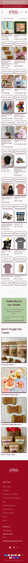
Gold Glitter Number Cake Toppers (6, 36)
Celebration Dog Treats (9, 395)
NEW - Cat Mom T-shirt (7, 276)
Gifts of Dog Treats (8, 455)
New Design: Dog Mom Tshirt (20, 198)
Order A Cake (7, 486)
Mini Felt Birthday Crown (6, 251)
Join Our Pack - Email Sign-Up (12, 498)
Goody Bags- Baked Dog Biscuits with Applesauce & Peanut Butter (6, 142)
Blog (4, 501)
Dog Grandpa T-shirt (19, 251)
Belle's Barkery (12, 560)
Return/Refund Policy (9, 505)
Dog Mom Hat (5, 169)
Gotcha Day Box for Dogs (6, 90)
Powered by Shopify (19, 560)
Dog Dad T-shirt (18, 224)
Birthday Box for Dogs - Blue (20, 90)
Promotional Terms (8, 513)
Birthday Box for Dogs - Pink (20, 141)
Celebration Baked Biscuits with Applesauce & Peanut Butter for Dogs (6, 63)
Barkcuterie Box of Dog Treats (20, 36)
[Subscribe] (22, 319)
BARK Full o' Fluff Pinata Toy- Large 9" (19, 115)
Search (5, 520)
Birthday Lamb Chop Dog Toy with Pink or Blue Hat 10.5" (6, 225)
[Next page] (19, 291)
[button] (2, 12)
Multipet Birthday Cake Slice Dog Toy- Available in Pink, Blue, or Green (20, 171)
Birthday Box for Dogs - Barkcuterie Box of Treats (20, 62)
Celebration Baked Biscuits (11, 425)
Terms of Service (8, 509)
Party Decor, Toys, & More (10, 494)
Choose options (7, 43)
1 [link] (9, 291)
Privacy (5, 516)
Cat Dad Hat (17, 276)
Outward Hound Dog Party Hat (6, 115)
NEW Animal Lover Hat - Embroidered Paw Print (7, 199)
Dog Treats (6, 490)
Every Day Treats (7, 365)
